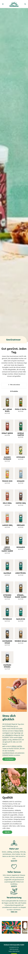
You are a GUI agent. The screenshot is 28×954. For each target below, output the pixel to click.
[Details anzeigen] (7, 402)
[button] (25, 4)
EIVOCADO (8, 724)
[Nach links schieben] (25, 927)
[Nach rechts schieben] (25, 923)
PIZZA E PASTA (18, 731)
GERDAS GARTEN (16, 746)
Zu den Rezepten (9, 759)
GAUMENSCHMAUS (8, 753)
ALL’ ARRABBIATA (7, 735)
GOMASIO (5, 755)
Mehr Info (7, 832)
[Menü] (2, 4)
